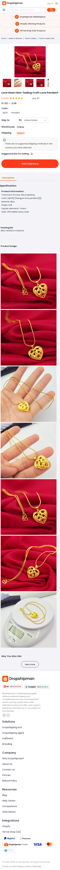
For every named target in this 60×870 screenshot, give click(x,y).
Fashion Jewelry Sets (46, 38)
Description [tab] (8, 177)
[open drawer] (56, 3)
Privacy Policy (24, 866)
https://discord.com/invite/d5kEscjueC (9, 715)
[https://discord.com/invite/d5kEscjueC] (8, 715)
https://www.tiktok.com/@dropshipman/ (5, 715)
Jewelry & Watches (15, 38)
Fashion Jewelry (30, 38)
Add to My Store (30, 163)
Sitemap (37, 866)
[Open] (45, 120)
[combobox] (28, 120)
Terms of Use (9, 866)
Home (3, 38)
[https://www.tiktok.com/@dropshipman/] (4, 715)
